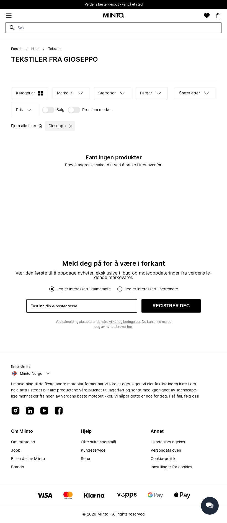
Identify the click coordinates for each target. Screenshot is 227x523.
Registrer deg (171, 305)
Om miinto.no (23, 442)
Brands (17, 467)
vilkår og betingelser (124, 321)
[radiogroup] (113, 288)
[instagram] (15, 411)
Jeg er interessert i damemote (83, 289)
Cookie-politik (163, 459)
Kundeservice (93, 450)
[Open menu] (9, 15)
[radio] (51, 288)
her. (130, 326)
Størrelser (107, 93)
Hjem (35, 49)
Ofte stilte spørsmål (98, 442)
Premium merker (97, 110)
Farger (146, 93)
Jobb (15, 450)
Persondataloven (166, 450)
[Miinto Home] (113, 15)
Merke (65, 93)
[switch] (53, 110)
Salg (60, 110)
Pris (19, 110)
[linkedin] (29, 411)
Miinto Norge (31, 373)
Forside (16, 49)
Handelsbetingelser (168, 442)
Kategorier (25, 93)
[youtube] (44, 411)
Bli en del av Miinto (28, 459)
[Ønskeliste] (206, 15)
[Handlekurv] (218, 15)
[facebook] (58, 411)
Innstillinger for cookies (171, 467)
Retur (86, 459)
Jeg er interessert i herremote (151, 289)
